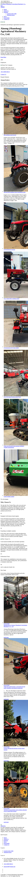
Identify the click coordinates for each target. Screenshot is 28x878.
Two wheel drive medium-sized (11, 298)
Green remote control (9, 496)
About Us (6, 11)
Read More (3, 57)
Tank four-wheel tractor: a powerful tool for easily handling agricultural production (14, 687)
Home (5, 9)
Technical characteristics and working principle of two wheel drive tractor (15, 810)
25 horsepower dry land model (11, 347)
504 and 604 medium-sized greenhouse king (14, 192)
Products (6, 12)
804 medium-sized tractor (10, 135)
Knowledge (6, 18)
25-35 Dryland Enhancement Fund (12, 397)
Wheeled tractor (11, 15)
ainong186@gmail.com (9, 866)
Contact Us (6, 19)
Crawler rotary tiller (11, 13)
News (5, 16)
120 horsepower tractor (9, 249)
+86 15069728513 (5, 71)
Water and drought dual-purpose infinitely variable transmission (14, 446)
